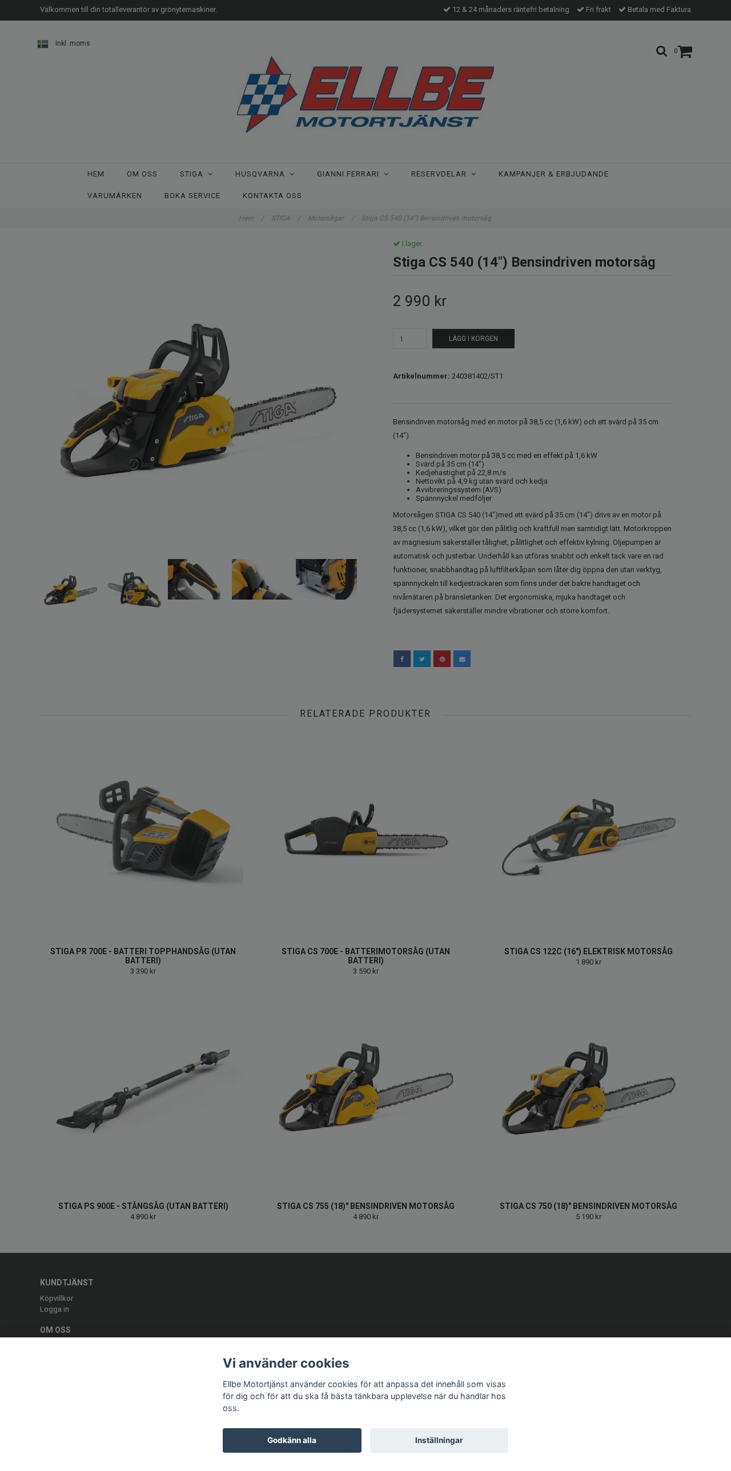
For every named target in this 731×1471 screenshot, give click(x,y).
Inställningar (439, 1440)
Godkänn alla (291, 1440)
